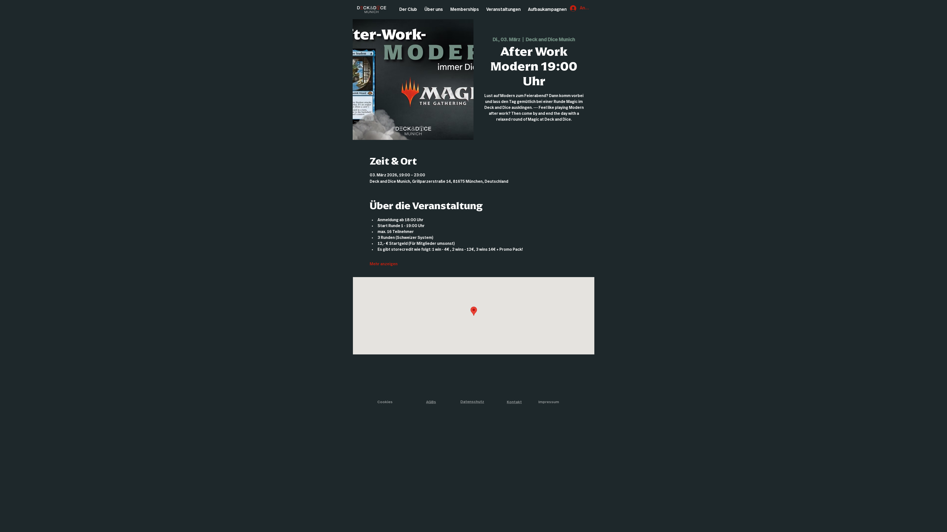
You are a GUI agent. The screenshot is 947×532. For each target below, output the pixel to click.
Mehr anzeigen (384, 264)
